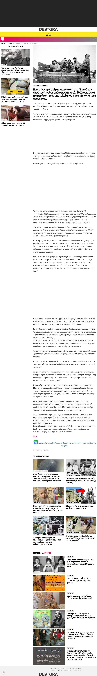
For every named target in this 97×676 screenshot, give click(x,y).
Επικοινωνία (77, 670)
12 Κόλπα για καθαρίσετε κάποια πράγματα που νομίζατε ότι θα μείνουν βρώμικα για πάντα (14, 99)
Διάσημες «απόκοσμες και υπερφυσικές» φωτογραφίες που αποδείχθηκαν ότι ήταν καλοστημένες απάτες (47, 540)
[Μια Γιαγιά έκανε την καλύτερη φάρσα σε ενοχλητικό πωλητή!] (49, 600)
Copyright (53, 668)
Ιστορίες (38, 450)
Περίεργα (46, 450)
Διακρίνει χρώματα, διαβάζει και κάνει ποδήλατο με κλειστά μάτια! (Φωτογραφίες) (80, 538)
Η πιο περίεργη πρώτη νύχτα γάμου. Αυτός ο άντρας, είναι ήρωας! (79, 580)
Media (4, 65)
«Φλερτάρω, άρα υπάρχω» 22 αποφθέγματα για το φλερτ (13, 124)
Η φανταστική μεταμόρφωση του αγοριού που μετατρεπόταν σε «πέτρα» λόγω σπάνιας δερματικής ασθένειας (48, 509)
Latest (48, 35)
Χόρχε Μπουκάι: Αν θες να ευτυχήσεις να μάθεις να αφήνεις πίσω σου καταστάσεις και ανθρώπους (15, 71)
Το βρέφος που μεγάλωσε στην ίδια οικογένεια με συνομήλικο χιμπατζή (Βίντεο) (81, 480)
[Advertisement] (48, 13)
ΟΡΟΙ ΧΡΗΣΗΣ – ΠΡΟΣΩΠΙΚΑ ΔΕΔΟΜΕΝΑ (69, 668)
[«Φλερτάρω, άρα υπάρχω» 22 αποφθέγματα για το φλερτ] (15, 113)
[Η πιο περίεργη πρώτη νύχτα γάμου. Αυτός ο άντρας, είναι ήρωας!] (49, 583)
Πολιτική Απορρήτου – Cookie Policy (61, 670)
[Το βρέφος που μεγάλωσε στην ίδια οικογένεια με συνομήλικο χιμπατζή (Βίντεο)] (81, 467)
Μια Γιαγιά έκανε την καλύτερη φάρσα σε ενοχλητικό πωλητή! (80, 597)
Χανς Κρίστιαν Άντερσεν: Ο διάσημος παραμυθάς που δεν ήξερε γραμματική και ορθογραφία (81, 615)
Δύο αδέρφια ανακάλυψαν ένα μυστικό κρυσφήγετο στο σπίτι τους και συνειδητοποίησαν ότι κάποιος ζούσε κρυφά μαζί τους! (47, 477)
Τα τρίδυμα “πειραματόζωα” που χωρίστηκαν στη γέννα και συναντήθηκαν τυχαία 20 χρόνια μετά (80, 562)
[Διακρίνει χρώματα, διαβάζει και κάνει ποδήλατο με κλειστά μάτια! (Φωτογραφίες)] (81, 525)
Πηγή (35, 437)
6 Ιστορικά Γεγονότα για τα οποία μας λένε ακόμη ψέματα (79, 507)
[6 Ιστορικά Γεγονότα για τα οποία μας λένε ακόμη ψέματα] (81, 495)
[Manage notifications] (3, 672)
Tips (3, 94)
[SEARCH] (94, 39)
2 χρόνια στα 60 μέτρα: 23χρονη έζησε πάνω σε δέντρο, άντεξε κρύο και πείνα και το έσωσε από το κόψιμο (80, 635)
